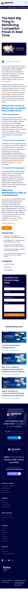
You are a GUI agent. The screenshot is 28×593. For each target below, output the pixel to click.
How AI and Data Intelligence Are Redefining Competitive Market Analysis (14, 236)
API (2, 520)
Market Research (6, 492)
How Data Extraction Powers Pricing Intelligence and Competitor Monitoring (14, 245)
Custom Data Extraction (8, 486)
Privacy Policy (5, 582)
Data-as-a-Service (7, 515)
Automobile (5, 503)
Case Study (5, 551)
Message (6, 303)
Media (3, 530)
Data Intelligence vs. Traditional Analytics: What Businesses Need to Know (14, 241)
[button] (26, 3)
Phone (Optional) (8, 297)
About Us (4, 528)
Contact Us (5, 541)
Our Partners (5, 532)
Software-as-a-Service (8, 517)
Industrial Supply (6, 505)
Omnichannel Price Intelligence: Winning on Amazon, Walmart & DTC (14, 249)
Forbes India (8, 7)
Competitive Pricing (10, 223)
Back (6, 228)
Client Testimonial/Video (8, 553)
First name (7, 286)
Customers (5, 539)
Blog (3, 549)
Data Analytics (5, 490)
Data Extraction (8, 267)
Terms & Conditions (7, 580)
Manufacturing (5, 507)
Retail (3, 500)
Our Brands (4, 536)
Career (3, 534)
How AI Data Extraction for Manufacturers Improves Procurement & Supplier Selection (14, 255)
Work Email (7, 292)
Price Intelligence (8, 270)
